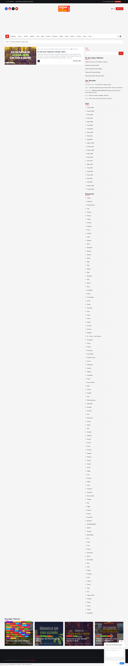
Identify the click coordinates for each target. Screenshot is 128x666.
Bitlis (88, 272)
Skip (118, 663)
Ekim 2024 (89, 178)
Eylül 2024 (89, 182)
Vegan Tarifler (90, 595)
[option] (30, 634)
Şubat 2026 (90, 121)
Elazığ (88, 322)
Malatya (89, 457)
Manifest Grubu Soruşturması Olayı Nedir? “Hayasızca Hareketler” (106, 87)
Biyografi (54, 36)
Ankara (89, 219)
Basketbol (89, 247)
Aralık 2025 (90, 128)
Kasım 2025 (90, 132)
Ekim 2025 (89, 136)
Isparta (89, 389)
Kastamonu (90, 418)
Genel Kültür (51, 49)
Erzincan (89, 325)
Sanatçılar (89, 517)
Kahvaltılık (90, 403)
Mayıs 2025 (90, 153)
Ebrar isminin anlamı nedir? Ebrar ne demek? (100, 98)
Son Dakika (13, 36)
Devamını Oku (77, 60)
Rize (88, 503)
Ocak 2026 (90, 125)
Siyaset (20, 36)
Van (88, 591)
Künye (90, 36)
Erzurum (46, 49)
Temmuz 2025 (90, 146)
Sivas (68, 49)
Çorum (88, 300)
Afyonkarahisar (91, 205)
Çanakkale (89, 290)
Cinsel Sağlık (90, 297)
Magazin (32, 36)
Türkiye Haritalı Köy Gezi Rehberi (93, 68)
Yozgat (89, 609)
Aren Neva (22, 643)
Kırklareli (89, 435)
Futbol (88, 347)
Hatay (88, 378)
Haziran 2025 (90, 150)
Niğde (88, 481)
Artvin (88, 229)
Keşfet (89, 425)
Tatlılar (89, 570)
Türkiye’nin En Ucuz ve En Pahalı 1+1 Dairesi (96, 61)
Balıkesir (89, 240)
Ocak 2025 (90, 167)
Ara (86, 48)
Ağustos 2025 (90, 143)
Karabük (89, 407)
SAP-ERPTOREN (91, 524)
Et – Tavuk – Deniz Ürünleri (94, 336)
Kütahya (89, 449)
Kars (88, 414)
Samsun (60, 49)
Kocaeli (89, 442)
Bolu (88, 279)
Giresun (89, 361)
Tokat (88, 577)
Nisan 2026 (90, 114)
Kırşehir (89, 439)
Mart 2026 (90, 118)
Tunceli (89, 584)
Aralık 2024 (90, 171)
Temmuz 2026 (90, 107)
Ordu (88, 485)
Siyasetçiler (90, 552)
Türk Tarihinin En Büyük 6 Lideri (103, 84)
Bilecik (88, 258)
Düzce (88, 315)
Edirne (88, 318)
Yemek (66, 36)
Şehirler (72, 36)
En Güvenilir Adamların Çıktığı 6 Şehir (19, 41)
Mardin (89, 464)
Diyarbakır (89, 308)
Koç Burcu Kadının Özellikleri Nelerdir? (99, 95)
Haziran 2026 (90, 111)
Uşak (88, 588)
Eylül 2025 (89, 139)
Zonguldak (90, 613)
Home (7, 41)
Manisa (89, 460)
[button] (120, 619)
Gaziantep (89, 350)
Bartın (88, 244)
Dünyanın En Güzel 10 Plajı (92, 65)
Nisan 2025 (90, 157)
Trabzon (89, 581)
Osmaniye (89, 488)
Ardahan (89, 226)
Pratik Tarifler (90, 496)
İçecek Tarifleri (91, 382)
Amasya (89, 215)
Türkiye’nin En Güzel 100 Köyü (92, 72)
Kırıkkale (89, 432)
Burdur (89, 283)
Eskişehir (89, 332)
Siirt (88, 538)
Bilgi (42, 36)
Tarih (88, 566)
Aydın (88, 237)
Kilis (88, 428)
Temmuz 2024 (90, 189)
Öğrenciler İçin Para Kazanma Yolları (94, 75)
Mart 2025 (90, 160)
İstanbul (89, 393)
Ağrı (88, 208)
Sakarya (89, 510)
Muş (88, 474)
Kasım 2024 (90, 175)
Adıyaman (89, 201)
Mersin (89, 467)
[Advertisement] (64, 24)
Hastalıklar (90, 375)
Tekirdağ (89, 574)
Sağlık (60, 36)
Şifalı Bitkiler (90, 535)
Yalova (89, 602)
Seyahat (48, 36)
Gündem (26, 36)
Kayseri (89, 421)
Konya (88, 446)
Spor (38, 36)
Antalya (89, 222)
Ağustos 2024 (90, 185)
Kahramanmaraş (91, 400)
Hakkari (89, 371)
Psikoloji (89, 499)
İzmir (88, 396)
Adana (39, 49)
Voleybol (89, 598)
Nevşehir (89, 478)
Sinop (88, 542)
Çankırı (89, 293)
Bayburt (89, 254)
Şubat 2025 (90, 164)
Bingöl (88, 269)
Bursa (42, 49)
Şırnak (88, 556)
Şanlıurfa (65, 49)
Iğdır (88, 386)
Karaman (89, 410)
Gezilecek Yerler (91, 357)
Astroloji (79, 36)
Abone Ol (119, 8)
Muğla (88, 471)
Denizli (89, 304)
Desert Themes (31, 660)
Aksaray (89, 212)
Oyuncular (89, 492)
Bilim (88, 265)
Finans (84, 36)
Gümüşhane (90, 364)
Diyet (88, 311)
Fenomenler (90, 339)
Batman (89, 251)
